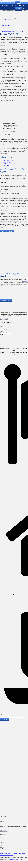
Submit (4, 719)
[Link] (8, 31)
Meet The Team (6, 165)
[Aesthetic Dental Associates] (14, 293)
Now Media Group (11, 859)
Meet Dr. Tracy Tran (7, 162)
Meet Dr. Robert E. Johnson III (9, 163)
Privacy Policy (18, 859)
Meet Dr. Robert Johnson (8, 160)
